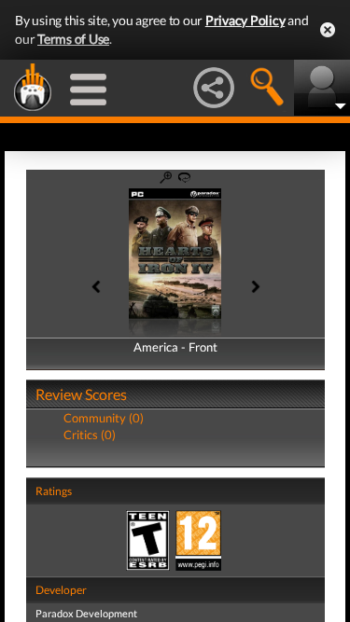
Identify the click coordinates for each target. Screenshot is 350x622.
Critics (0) (89, 434)
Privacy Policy (245, 20)
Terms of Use (73, 39)
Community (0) (103, 417)
